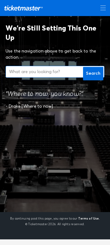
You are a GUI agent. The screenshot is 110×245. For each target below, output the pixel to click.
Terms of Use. (89, 218)
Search (93, 73)
